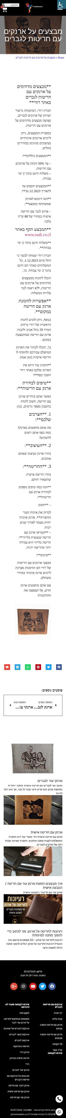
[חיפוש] (3, 5)
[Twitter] (42, 986)
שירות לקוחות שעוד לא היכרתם (17, 1006)
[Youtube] (33, 986)
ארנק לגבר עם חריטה (18, 1085)
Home (61, 57)
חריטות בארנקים (21, 1046)
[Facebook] (52, 986)
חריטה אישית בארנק (19, 1058)
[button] (59, 667)
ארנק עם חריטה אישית (46, 832)
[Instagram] (23, 986)
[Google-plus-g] (14, 986)
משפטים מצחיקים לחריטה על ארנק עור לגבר (16, 1020)
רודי (27, 1064)
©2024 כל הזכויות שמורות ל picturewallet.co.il (33, 1114)
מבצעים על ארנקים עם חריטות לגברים (18, 1077)
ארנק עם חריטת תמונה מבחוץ (51, 1026)
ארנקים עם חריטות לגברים (52, 1006)
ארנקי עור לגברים (50, 781)
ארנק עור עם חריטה (19, 1097)
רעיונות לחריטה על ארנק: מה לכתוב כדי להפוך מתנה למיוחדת (34, 933)
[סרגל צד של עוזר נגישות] (61, 4)
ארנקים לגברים (22, 1040)
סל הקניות (57, 1044)
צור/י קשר (57, 1050)
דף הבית (58, 1013)
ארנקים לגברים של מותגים (16, 1028)
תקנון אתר (24, 1013)
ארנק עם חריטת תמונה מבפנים (51, 1036)
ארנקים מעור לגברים (19, 1034)
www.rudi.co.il (38, 234)
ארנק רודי (24, 1052)
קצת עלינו (57, 1018)
